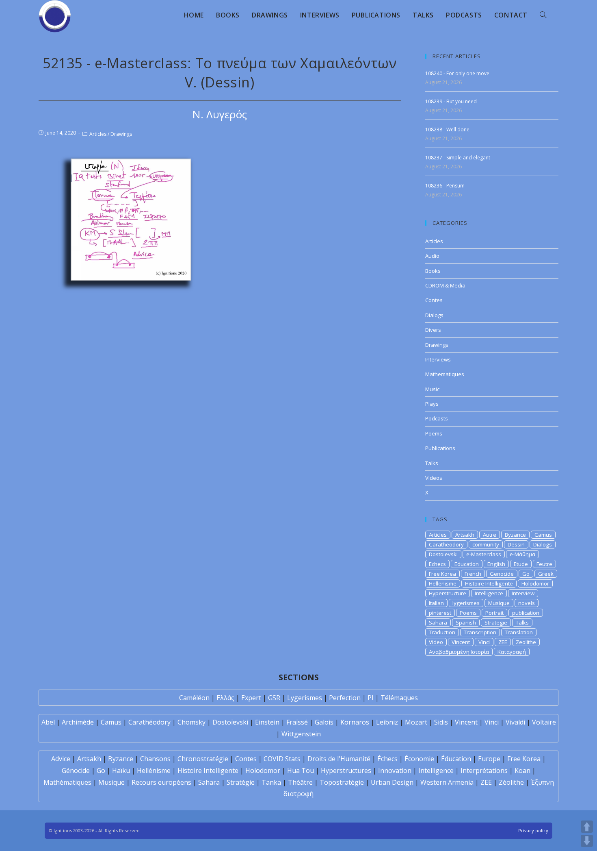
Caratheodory (446, 544)
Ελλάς (225, 697)
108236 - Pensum (445, 185)
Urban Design (392, 782)
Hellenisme (442, 583)
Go (526, 573)
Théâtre (300, 782)
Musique (499, 603)
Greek (546, 573)
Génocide (76, 770)
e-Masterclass (483, 554)
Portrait (494, 612)
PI (371, 697)
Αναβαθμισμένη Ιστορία (459, 651)
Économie (419, 758)
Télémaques (399, 697)
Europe (489, 758)
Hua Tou (300, 770)
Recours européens (161, 782)
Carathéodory (149, 722)
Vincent (461, 642)
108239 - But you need (451, 101)
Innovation (394, 770)
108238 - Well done (447, 129)
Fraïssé (297, 722)
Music (432, 389)
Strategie (496, 622)
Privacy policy (533, 830)
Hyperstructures (346, 770)
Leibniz (387, 722)
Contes (434, 300)
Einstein (267, 722)
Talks (431, 463)
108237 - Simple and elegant (457, 157)
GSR (274, 697)
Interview (523, 593)
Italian (436, 603)
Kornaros (354, 722)
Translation (519, 632)
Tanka (271, 782)
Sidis (441, 722)
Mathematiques (444, 374)
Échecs (387, 758)
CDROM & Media (445, 285)
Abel (48, 722)
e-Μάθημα (522, 554)
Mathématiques (67, 782)
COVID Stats (282, 758)
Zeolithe (526, 642)
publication (525, 612)
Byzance (515, 534)
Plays (432, 403)
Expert (251, 697)
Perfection (345, 697)
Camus (543, 534)
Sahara (438, 622)
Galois (324, 722)
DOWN (587, 841)
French (473, 573)
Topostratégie (342, 782)
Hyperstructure (447, 593)
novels (526, 603)
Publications (440, 448)
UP (587, 827)
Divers (433, 329)
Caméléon (194, 697)
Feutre (544, 564)
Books (433, 270)
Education (466, 564)
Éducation (456, 758)
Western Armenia (447, 782)
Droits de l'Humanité (338, 758)
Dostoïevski (230, 722)
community (485, 544)
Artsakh (464, 534)
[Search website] (543, 15)
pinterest (440, 612)
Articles (97, 134)
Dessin (516, 544)
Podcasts (436, 418)
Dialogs (434, 315)
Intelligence (489, 593)
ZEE (502, 642)
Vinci (484, 642)
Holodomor (535, 583)
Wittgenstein (301, 733)
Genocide (502, 573)
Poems (433, 433)
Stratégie (241, 782)
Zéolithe (511, 782)
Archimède (78, 722)
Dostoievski (443, 554)
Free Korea (442, 573)
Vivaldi (515, 722)
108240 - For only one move (457, 73)
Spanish (466, 622)
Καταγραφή (512, 651)
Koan (522, 770)
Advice (60, 758)
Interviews (438, 359)
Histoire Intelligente (489, 583)
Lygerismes (304, 697)
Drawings (121, 134)
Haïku (121, 770)
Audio (432, 255)
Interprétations (484, 770)
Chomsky (191, 722)
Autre (489, 534)
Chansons (155, 758)
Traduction (442, 632)
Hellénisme (154, 770)
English (496, 564)
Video (436, 642)
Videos (433, 477)
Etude (521, 564)
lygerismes (466, 603)
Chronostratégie (202, 758)
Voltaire (544, 722)
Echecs (437, 564)
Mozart (416, 722)
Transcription (480, 632)
